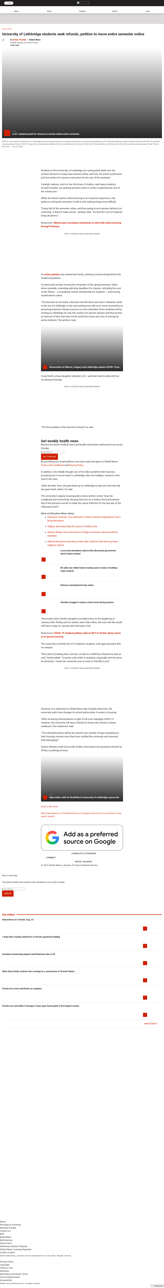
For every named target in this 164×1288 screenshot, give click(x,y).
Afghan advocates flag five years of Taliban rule (72, 526)
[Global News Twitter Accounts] (58, 1198)
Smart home (6, 1243)
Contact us (5, 1231)
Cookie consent (7, 1252)
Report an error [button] (83, 862)
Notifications (6, 1240)
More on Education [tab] (51, 513)
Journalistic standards (83, 853)
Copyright (4, 1265)
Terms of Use (6, 1268)
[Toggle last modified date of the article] (40, 42)
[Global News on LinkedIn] (19, 1218)
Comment (51, 858)
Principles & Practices (10, 1225)
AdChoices (159, 1286)
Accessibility (6, 1280)
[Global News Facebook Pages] (19, 1198)
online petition (52, 274)
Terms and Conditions (52, 465)
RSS (2, 1234)
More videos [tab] (67, 513)
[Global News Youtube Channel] (97, 1198)
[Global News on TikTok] (58, 1218)
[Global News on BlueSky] (136, 1218)
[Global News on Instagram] (136, 1198)
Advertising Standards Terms (14, 1274)
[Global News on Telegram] (97, 1218)
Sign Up (8, 894)
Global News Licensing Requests (15, 1249)
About (3, 1221)
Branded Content (8, 1228)
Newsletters (5, 1237)
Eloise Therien (19, 40)
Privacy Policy (76, 465)
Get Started (49, 457)
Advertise (4, 1271)
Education (7, 29)
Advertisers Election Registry (13, 1246)
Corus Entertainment (10, 1277)
